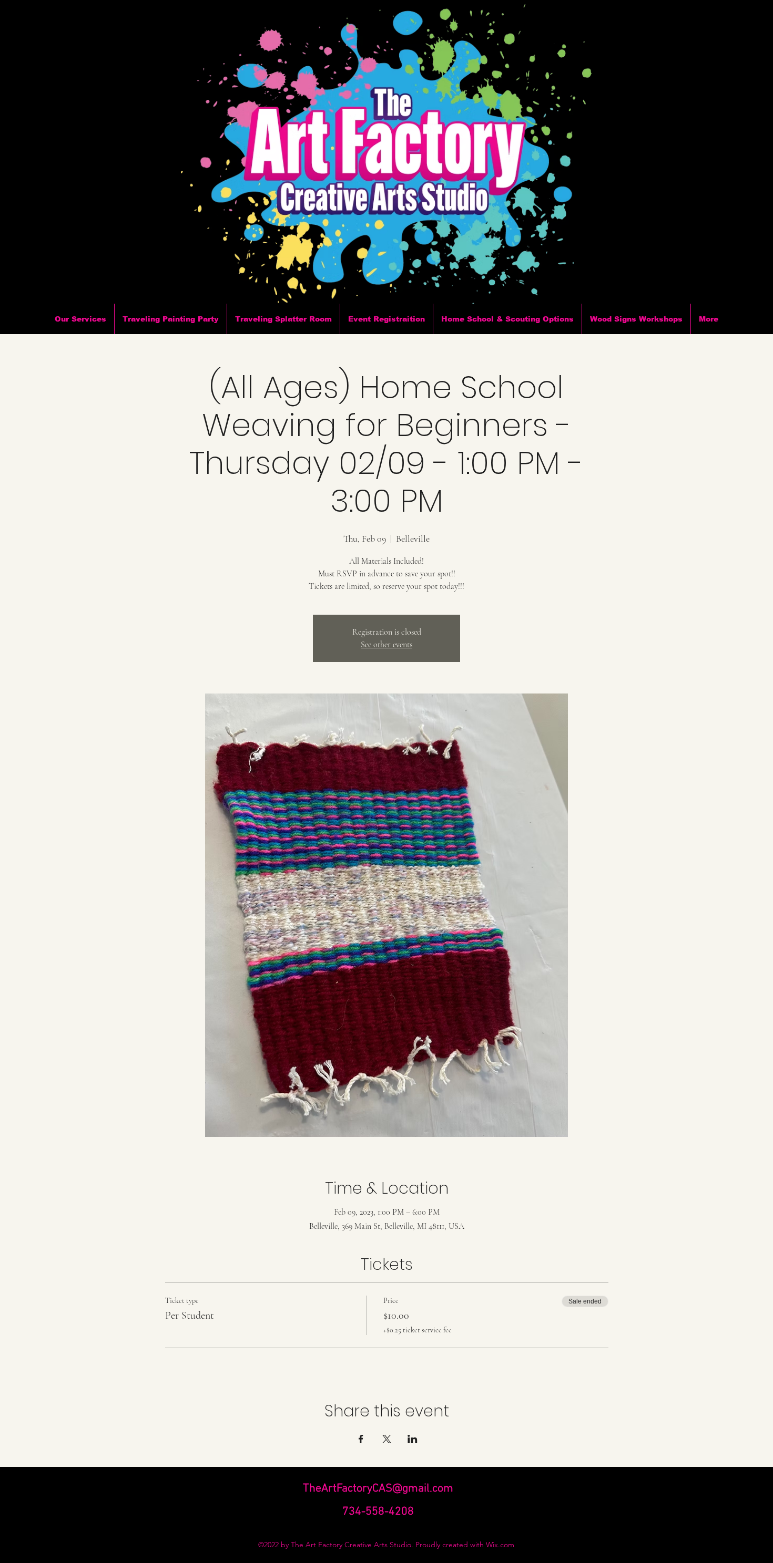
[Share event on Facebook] (361, 1439)
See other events (386, 644)
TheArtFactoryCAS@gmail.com (378, 1489)
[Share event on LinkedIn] (413, 1439)
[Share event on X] (387, 1439)
